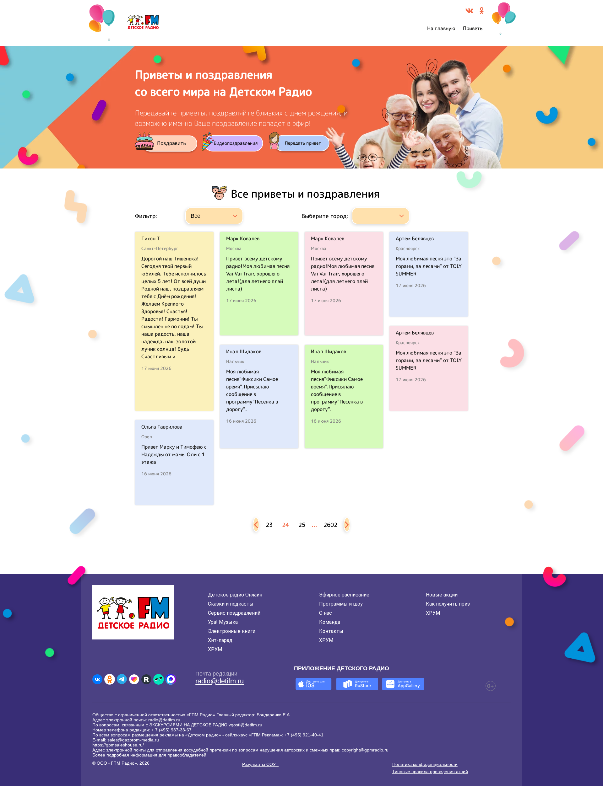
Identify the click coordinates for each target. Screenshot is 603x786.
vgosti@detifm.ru (245, 724)
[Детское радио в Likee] (134, 679)
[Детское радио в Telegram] (122, 679)
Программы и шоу (341, 604)
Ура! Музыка (223, 622)
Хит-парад (220, 640)
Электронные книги (231, 631)
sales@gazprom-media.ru (133, 739)
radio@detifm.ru (219, 681)
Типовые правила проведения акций (430, 771)
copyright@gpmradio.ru (365, 749)
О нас (325, 613)
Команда (329, 622)
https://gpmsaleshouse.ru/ (118, 744)
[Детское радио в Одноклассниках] (110, 679)
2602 (330, 525)
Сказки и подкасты (230, 604)
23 (269, 525)
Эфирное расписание (344, 595)
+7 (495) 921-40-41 (304, 734)
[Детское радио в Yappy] (159, 679)
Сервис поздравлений (234, 613)
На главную (441, 28)
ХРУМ (215, 649)
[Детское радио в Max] (171, 679)
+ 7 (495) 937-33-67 (171, 729)
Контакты (331, 631)
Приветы (473, 28)
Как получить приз (448, 604)
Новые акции (442, 595)
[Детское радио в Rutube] (146, 679)
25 (301, 525)
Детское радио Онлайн (235, 595)
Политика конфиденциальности (425, 764)
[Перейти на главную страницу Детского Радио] (143, 23)
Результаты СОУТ (260, 764)
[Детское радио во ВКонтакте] (97, 679)
